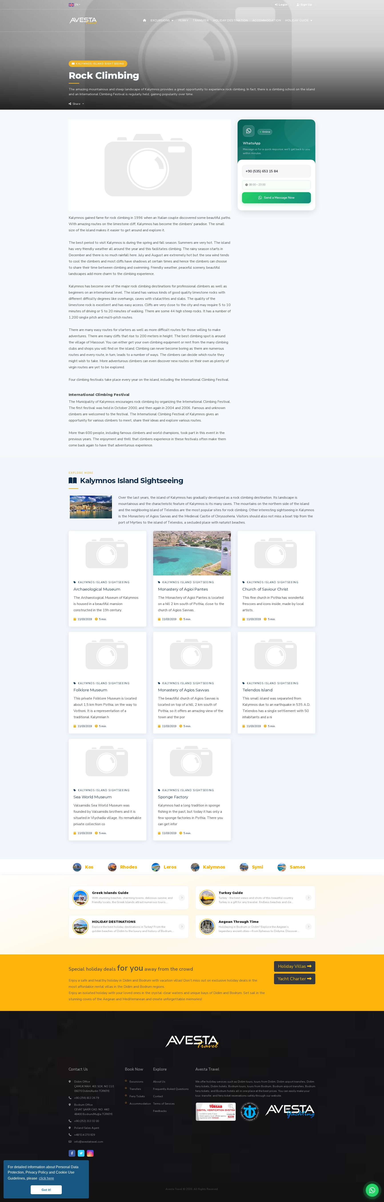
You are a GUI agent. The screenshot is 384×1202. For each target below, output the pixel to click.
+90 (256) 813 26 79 (86, 1098)
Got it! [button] (46, 1190)
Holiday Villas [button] (292, 966)
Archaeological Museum (97, 589)
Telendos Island (257, 690)
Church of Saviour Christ (265, 589)
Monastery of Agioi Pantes (183, 589)
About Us (159, 1081)
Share (76, 104)
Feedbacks (160, 1111)
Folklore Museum (90, 690)
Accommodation (138, 1103)
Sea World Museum (93, 797)
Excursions (136, 1081)
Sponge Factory (173, 797)
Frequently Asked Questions (171, 1089)
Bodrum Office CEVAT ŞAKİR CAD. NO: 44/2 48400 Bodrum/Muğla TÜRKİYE (93, 1109)
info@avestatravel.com (88, 1142)
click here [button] (46, 1178)
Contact (158, 1096)
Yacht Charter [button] (292, 979)
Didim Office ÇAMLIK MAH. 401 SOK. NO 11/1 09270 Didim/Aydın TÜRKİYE (94, 1086)
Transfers (135, 1089)
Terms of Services (164, 1103)
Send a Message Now (279, 198)
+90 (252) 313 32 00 (86, 1121)
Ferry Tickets (137, 1096)
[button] (74, 4)
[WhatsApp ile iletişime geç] (372, 1190)
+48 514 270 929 (84, 1135)
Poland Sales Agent (86, 1128)
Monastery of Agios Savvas (183, 690)
